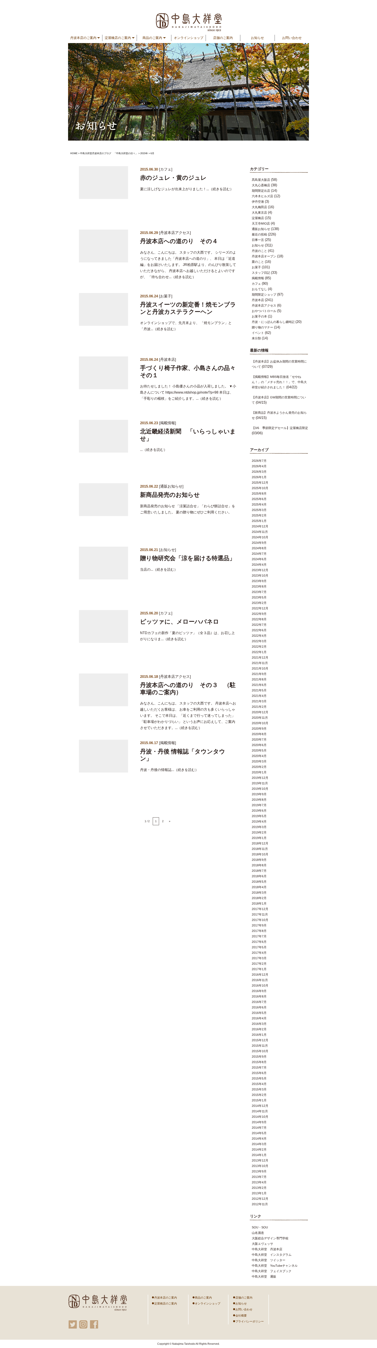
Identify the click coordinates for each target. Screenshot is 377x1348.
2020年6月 (259, 745)
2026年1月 (259, 477)
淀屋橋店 (258, 218)
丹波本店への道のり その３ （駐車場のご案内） (188, 688)
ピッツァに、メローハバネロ (179, 621)
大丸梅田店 (259, 207)
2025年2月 (259, 515)
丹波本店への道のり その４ (179, 241)
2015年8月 (259, 1062)
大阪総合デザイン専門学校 (270, 1238)
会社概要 (240, 1315)
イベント (258, 333)
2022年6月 (259, 630)
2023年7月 (259, 592)
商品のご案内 (202, 1297)
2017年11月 (260, 914)
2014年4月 (259, 1138)
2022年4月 (259, 635)
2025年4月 (259, 504)
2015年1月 (259, 1100)
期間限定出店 (261, 190)
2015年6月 (259, 1073)
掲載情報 (167, 423)
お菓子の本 (259, 316)
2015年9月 (259, 1056)
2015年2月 (259, 1095)
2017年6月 (259, 941)
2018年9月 (259, 859)
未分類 (256, 338)
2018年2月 (259, 898)
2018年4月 (259, 887)
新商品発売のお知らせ (170, 495)
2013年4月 (259, 1182)
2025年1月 (259, 521)
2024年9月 (259, 542)
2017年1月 (259, 969)
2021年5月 (259, 690)
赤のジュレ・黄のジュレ (173, 177)
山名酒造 (258, 1233)
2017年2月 (259, 963)
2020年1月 (259, 772)
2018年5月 (259, 881)
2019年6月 (259, 810)
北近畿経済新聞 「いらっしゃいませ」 (188, 435)
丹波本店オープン (264, 256)
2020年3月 (259, 761)
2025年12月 (260, 482)
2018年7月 (259, 870)
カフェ (165, 169)
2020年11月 (260, 717)
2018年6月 (259, 876)
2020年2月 (259, 767)
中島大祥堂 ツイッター (268, 1260)
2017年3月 (259, 958)
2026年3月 (259, 471)
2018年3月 (259, 892)
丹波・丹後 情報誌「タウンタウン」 (182, 755)
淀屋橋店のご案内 (164, 1303)
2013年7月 (259, 1177)
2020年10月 (260, 723)
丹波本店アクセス (175, 233)
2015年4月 (259, 1084)
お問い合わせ (292, 38)
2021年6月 (259, 685)
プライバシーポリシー (248, 1320)
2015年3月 (259, 1089)
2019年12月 (260, 778)
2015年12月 (260, 1040)
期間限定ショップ (264, 294)
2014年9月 (259, 1122)
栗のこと (258, 261)
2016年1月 (259, 1034)
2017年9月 (259, 925)
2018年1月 (259, 903)
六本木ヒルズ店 (262, 196)
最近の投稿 (259, 234)
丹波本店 (167, 359)
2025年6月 (259, 499)
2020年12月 (260, 712)
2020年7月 (259, 739)
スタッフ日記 (261, 272)
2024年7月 (259, 553)
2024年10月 (260, 537)
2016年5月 (259, 1013)
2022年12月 (260, 608)
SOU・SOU (260, 1227)
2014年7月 (259, 1127)
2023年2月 (259, 603)
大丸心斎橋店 (261, 185)
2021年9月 (259, 674)
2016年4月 (259, 1018)
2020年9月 (259, 728)
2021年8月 (259, 679)
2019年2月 (259, 832)
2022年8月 (259, 619)
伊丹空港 (258, 201)
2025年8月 (259, 493)
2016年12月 (260, 974)
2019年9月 (259, 794)
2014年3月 (259, 1144)
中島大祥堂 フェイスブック (271, 1271)
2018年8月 (259, 865)
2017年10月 (260, 920)
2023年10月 (260, 575)
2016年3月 (259, 1023)
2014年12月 (260, 1105)
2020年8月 (259, 734)
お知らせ (257, 38)
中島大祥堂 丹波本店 (267, 1249)
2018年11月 (260, 849)
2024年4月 (259, 564)
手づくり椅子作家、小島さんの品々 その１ (188, 371)
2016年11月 (260, 980)
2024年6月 (259, 559)
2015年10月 (260, 1051)
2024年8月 (259, 548)
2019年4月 (259, 821)
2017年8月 (259, 931)
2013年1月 (259, 1193)
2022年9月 (259, 614)
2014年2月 (259, 1149)
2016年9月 (259, 991)
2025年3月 (259, 510)
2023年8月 (259, 586)
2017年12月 (260, 909)
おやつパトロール (264, 311)
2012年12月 (260, 1198)
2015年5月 (259, 1078)
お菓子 (165, 296)
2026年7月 (259, 460)
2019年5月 (259, 816)
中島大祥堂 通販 (264, 1276)
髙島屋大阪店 (261, 179)
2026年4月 (259, 466)
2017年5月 (259, 947)
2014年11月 (260, 1111)
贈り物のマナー (262, 327)
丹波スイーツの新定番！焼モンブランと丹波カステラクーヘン (188, 308)
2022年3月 (259, 641)
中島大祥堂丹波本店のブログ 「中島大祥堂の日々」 (109, 153)
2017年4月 (259, 952)
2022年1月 (259, 652)
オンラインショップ (188, 38)
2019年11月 (260, 783)
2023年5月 (259, 597)
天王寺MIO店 (261, 223)
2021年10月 (260, 668)
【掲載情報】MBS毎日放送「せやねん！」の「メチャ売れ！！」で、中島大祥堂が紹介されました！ (279, 382)
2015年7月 (259, 1067)
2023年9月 (259, 581)
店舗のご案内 (223, 38)
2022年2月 (259, 646)
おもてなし (259, 289)
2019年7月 (259, 805)
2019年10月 (260, 788)
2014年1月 (259, 1155)
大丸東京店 (259, 212)
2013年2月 (259, 1187)
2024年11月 (260, 532)
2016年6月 (259, 1007)
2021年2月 (259, 706)
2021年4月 (259, 696)
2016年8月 (259, 996)
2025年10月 (260, 488)
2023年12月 (260, 570)
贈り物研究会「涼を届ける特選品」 (187, 558)
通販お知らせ (171, 486)
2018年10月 (260, 854)
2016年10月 (260, 985)
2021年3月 (259, 701)
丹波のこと (259, 251)
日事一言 (258, 240)
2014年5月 (259, 1133)
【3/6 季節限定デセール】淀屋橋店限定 (280, 428)
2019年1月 (259, 838)
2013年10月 (260, 1166)
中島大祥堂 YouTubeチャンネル (275, 1265)
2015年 (144, 153)
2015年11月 (260, 1045)
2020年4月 (259, 756)
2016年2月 (259, 1029)
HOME (73, 153)
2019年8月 (259, 799)
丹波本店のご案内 (164, 1297)
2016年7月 (259, 1002)
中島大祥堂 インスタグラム (271, 1254)
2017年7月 (259, 936)
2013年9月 (259, 1171)
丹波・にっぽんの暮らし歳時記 (273, 322)
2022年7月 (259, 624)
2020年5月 (259, 750)
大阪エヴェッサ (262, 1243)
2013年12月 (260, 1160)
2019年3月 (259, 827)
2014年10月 (260, 1116)
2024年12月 (260, 526)
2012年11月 (260, 1204)
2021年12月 (260, 657)
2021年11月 (260, 663)
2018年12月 (260, 843)
